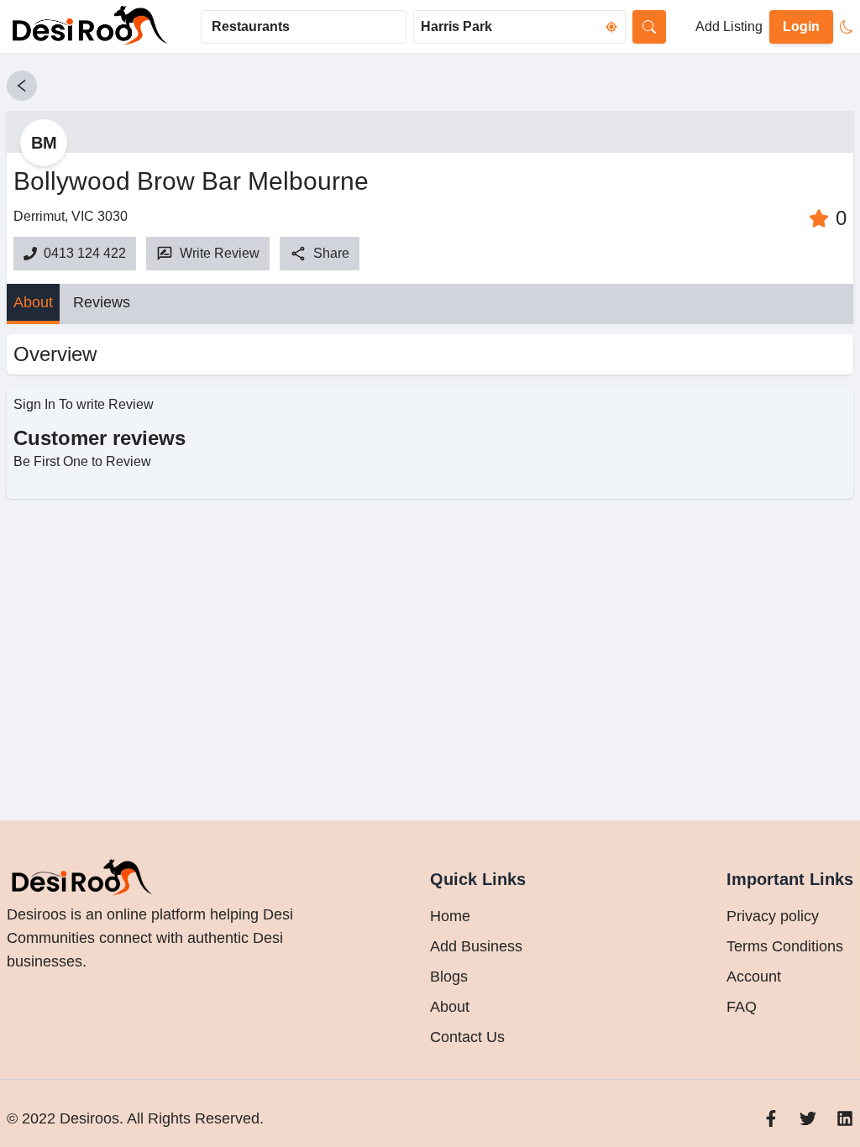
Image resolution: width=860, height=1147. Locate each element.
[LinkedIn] (844, 1118)
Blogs (449, 976)
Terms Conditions (784, 946)
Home (450, 916)
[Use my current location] (611, 27)
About (33, 302)
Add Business (476, 946)
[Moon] (846, 27)
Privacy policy (772, 916)
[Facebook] (771, 1118)
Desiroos (87, 1118)
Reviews (101, 302)
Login (801, 26)
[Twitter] (808, 1118)
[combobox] (303, 27)
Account (753, 976)
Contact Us (467, 1037)
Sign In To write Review (83, 404)
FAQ (741, 1006)
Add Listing (729, 26)
